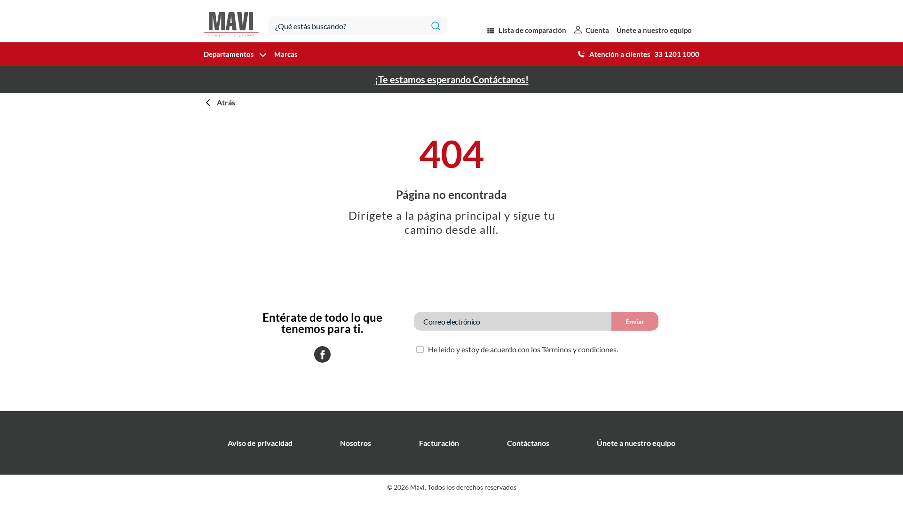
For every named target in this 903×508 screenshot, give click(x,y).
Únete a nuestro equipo (654, 30)
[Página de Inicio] (231, 21)
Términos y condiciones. (580, 349)
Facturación (439, 442)
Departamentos (229, 54)
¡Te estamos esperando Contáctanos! (452, 79)
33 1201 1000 (676, 54)
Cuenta (597, 30)
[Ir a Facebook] (322, 355)
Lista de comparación (532, 30)
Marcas (286, 54)
